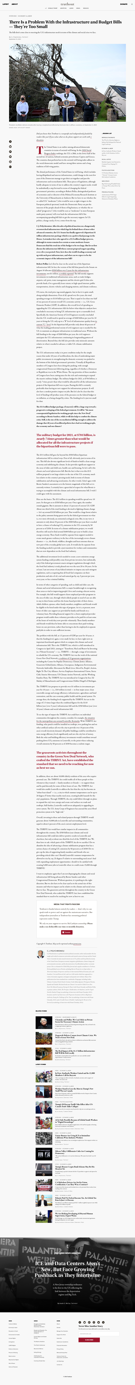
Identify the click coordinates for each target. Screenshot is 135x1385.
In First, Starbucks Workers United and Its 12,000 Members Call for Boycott (111, 153)
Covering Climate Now (39, 1361)
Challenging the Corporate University (39, 1356)
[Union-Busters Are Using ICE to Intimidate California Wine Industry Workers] (44, 1138)
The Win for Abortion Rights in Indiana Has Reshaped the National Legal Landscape (111, 142)
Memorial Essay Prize (62, 1352)
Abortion (63, 8)
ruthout (25, 37)
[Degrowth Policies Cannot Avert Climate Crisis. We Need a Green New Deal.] (44, 1038)
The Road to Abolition (39, 1341)
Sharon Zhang (60, 1082)
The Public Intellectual (39, 1345)
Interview (13, 16)
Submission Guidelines (62, 1342)
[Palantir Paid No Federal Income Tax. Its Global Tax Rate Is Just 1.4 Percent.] (44, 1201)
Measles (86, 8)
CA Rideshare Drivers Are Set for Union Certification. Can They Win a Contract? (71, 1183)
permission (77, 943)
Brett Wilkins (60, 1207)
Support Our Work (61, 1335)
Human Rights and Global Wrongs (40, 1337)
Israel (78, 8)
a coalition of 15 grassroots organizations (74, 658)
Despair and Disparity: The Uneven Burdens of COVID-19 (40, 1331)
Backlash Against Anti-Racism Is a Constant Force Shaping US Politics (111, 164)
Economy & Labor (25, 16)
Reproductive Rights (14, 1360)
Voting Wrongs (37, 1352)
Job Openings (60, 1361)
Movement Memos (38, 1349)
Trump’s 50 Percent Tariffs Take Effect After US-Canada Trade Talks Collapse (74, 1105)
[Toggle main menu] (131, 4)
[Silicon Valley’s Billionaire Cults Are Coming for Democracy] (44, 1154)
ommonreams (67, 1111)
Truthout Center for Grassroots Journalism (62, 1356)
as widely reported (66, 273)
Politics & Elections (66, 1102)
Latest (6, 4)
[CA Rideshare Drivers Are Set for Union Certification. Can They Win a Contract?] (44, 1185)
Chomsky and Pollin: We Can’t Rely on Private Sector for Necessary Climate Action (73, 1020)
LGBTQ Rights (12, 1345)
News (56, 1070)
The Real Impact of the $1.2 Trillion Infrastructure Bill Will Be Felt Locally (75, 1052)
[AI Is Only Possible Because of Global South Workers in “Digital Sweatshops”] (44, 1123)
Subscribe (59, 1338)
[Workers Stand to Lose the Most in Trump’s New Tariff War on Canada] (44, 1091)
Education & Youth (13, 1331)
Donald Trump (52, 8)
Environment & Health (69, 1017)
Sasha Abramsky (61, 1060)
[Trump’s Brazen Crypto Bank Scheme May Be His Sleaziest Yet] (44, 1169)
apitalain (68, 1191)
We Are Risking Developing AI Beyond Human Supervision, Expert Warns (74, 1214)
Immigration (12, 1342)
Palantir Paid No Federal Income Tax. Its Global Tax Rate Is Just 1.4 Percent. (75, 1199)
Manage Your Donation (62, 1331)
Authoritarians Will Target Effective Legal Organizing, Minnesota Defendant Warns (110, 197)
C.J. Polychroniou (16, 37)
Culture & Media (13, 1324)
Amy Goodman (60, 1129)
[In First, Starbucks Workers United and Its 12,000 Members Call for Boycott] (44, 1076)
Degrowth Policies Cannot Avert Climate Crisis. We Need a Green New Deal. (76, 1036)
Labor (71, 8)
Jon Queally (60, 1111)
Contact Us (59, 1365)
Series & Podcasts (13, 1367)
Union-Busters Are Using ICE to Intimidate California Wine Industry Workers (72, 1136)
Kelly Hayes (60, 1160)
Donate (123, 4)
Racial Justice (12, 1356)
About (15, 4)
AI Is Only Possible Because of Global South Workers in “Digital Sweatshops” (76, 1121)
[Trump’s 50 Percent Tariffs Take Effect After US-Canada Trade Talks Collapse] (44, 1107)
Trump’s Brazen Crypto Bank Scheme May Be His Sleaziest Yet (74, 1167)
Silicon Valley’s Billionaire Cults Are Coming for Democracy (74, 1152)
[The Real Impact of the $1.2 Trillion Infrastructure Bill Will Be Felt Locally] (44, 1054)
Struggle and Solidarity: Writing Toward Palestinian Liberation (39, 1325)
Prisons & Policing (13, 1352)
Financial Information (62, 1345)
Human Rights (12, 1338)
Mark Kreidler (60, 1191)
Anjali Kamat (60, 1097)
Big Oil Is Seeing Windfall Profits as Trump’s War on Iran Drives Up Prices (111, 186)
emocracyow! (68, 1097)
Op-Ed (57, 1048)
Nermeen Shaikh (70, 1129)
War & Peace (12, 1363)
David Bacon (60, 1144)
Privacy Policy (60, 1349)
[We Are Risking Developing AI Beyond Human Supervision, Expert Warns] (44, 1216)
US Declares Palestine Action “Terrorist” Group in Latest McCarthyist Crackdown (110, 175)
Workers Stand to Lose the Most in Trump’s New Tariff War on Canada (74, 1089)
